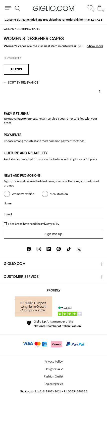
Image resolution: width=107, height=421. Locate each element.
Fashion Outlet (53, 376)
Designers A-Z (54, 369)
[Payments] (53, 343)
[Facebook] (29, 249)
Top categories (53, 384)
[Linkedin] (49, 249)
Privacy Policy (50, 224)
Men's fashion (59, 194)
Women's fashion (23, 194)
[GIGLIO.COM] (53, 8)
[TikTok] (69, 249)
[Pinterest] (59, 249)
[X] (79, 249)
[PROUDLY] (33, 306)
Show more (95, 46)
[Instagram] (39, 249)
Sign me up (53, 234)
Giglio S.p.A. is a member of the (57, 324)
